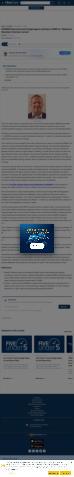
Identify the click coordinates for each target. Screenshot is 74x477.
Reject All (66, 473)
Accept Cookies (53, 473)
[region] (37, 468)
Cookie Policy (14, 469)
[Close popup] (52, 226)
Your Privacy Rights (11, 473)
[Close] (71, 463)
